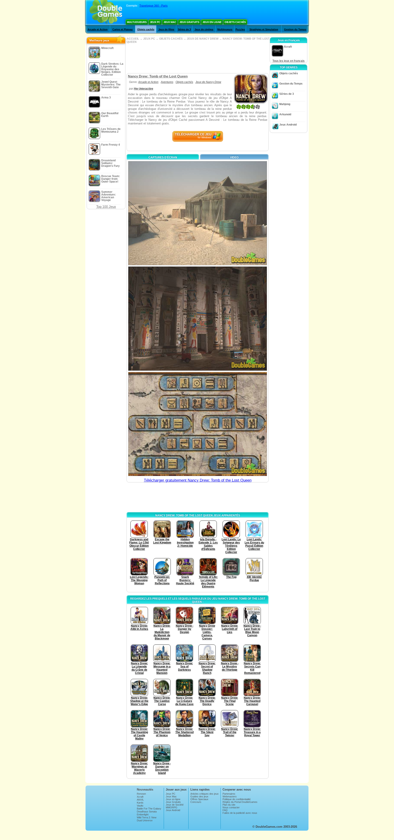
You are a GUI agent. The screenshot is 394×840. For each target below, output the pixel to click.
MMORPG (171, 807)
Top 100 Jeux (106, 207)
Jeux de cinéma (203, 29)
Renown (141, 793)
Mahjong (284, 104)
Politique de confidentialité (237, 799)
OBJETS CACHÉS (171, 38)
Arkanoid (285, 114)
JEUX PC (149, 38)
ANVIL (140, 799)
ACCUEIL (133, 38)
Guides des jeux (199, 796)
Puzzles (240, 29)
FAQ (225, 810)
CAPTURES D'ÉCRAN (162, 157)
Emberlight (142, 814)
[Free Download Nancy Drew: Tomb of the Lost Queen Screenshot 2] (197, 318)
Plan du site (229, 804)
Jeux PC (155, 22)
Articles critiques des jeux (204, 793)
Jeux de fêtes (166, 29)
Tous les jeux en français (288, 60)
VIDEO (234, 157)
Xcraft (140, 796)
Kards (140, 802)
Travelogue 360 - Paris (153, 5)
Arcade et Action (98, 29)
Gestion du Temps (295, 29)
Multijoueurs (137, 22)
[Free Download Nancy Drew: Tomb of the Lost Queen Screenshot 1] (197, 213)
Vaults (140, 805)
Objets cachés (235, 22)
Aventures (167, 82)
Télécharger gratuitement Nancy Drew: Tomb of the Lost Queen (197, 480)
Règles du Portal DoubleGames (240, 802)
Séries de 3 (184, 29)
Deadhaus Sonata (147, 811)
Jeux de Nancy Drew (208, 82)
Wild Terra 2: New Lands (146, 819)
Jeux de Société (175, 804)
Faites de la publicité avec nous (240, 813)
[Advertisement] (197, 58)
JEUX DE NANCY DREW (202, 38)
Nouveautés (145, 789)
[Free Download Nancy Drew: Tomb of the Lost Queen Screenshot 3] (197, 424)
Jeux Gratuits (189, 22)
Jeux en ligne (211, 22)
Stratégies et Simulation (263, 29)
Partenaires (229, 793)
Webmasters (230, 796)
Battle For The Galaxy (149, 808)
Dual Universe (145, 820)
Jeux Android (288, 124)
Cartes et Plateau (122, 29)
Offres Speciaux (199, 799)
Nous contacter (231, 807)
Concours (195, 802)
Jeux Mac (169, 22)
